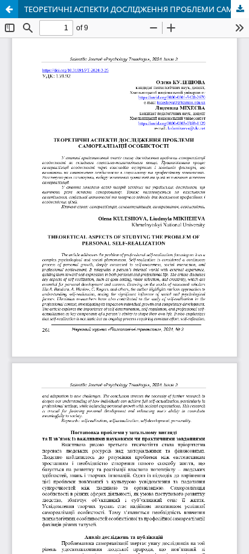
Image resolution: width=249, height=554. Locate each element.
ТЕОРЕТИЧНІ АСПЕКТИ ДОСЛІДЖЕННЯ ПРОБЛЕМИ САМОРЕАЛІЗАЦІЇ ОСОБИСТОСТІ (136, 9)
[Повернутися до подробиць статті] (9, 9)
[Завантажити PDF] (240, 9)
